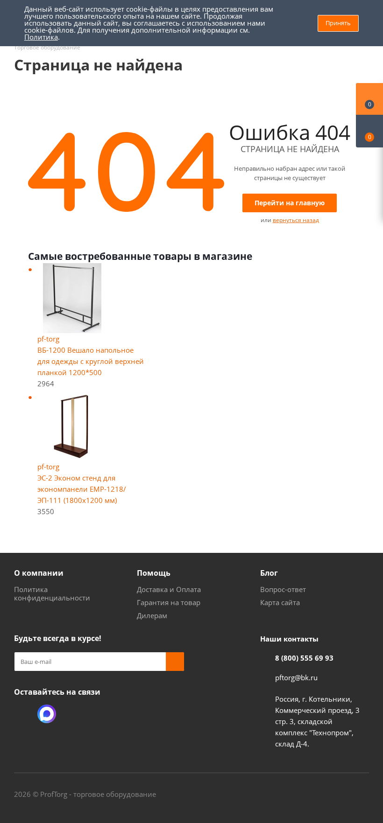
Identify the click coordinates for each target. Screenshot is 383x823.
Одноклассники (23, 713)
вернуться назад (296, 220)
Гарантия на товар (168, 602)
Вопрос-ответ (283, 589)
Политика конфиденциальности (52, 593)
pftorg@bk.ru (296, 677)
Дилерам (152, 615)
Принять (338, 23)
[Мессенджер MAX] (46, 713)
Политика (41, 37)
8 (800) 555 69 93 (304, 658)
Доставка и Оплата (169, 589)
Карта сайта (280, 602)
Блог (269, 573)
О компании (39, 573)
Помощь (153, 573)
